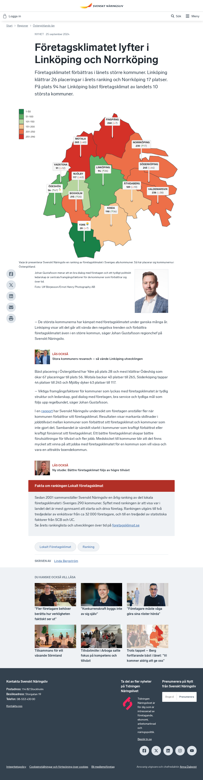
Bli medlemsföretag (103, 766)
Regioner (22, 25)
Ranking (88, 547)
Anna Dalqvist (188, 766)
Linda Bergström (66, 561)
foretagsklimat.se (126, 525)
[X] (11, 285)
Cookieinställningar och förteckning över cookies (58, 766)
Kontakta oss (14, 706)
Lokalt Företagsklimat (55, 547)
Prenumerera (186, 696)
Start (9, 25)
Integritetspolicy (16, 766)
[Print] (11, 318)
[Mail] (11, 307)
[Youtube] (192, 750)
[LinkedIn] (11, 296)
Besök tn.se (145, 739)
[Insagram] (180, 750)
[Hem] (101, 6)
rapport (47, 411)
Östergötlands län (44, 25)
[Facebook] (11, 274)
